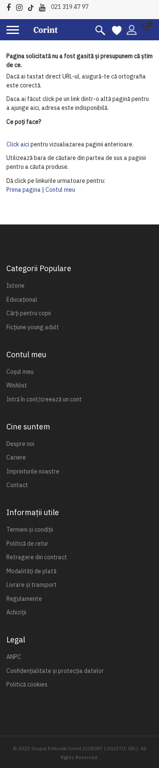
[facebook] (10, 6)
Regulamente (24, 599)
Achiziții (16, 612)
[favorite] (117, 30)
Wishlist (16, 385)
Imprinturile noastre (32, 471)
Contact (17, 485)
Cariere (16, 457)
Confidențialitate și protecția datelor (55, 671)
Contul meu (60, 189)
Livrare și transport (31, 585)
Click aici (17, 144)
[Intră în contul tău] (132, 29)
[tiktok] (33, 6)
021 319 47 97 (70, 7)
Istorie (15, 285)
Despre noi (20, 444)
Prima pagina (23, 189)
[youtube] (44, 6)
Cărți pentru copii (28, 313)
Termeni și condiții (29, 529)
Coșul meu (19, 372)
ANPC (13, 657)
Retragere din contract (36, 557)
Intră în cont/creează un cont (44, 399)
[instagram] (21, 6)
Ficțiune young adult (32, 327)
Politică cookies (26, 684)
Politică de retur (27, 543)
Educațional (21, 299)
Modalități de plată (31, 571)
